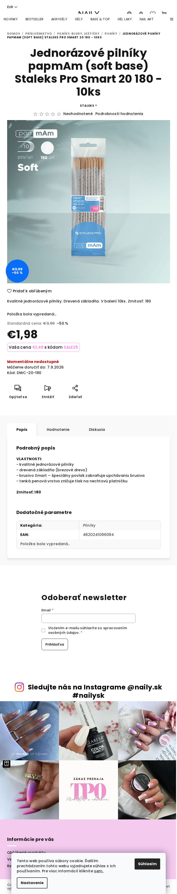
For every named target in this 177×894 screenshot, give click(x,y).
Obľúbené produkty (26, 852)
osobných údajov (63, 632)
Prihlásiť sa (54, 644)
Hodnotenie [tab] (58, 429)
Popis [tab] (21, 429)
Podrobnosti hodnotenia (119, 113)
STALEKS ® (88, 106)
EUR (10, 7)
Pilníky (89, 525)
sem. (98, 871)
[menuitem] (11, 19)
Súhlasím (147, 864)
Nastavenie (32, 882)
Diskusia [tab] (97, 429)
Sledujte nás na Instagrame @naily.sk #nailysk (95, 691)
